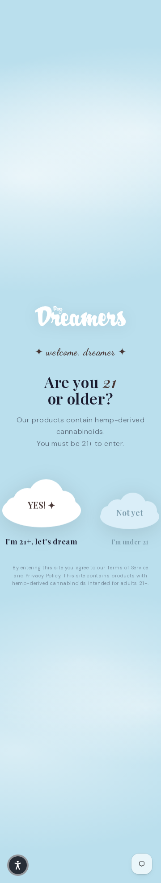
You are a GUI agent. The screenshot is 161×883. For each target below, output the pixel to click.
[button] (18, 865)
